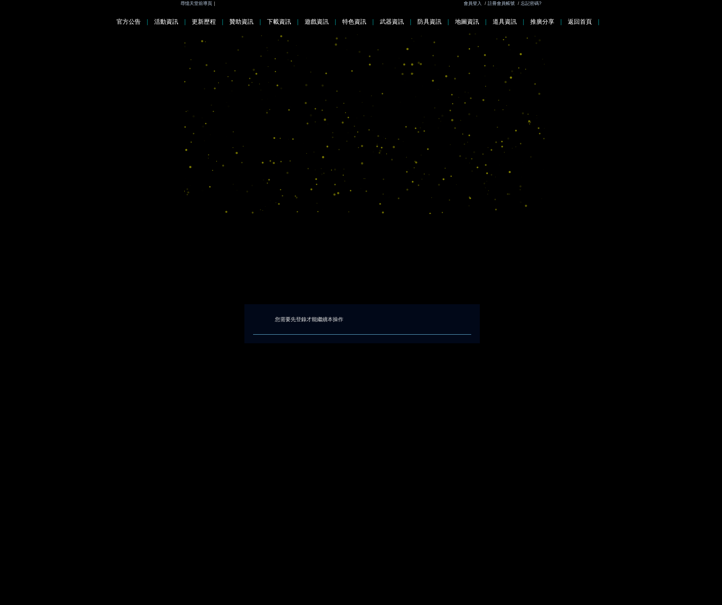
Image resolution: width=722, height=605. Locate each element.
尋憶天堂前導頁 (196, 3)
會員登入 (473, 3)
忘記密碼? (531, 3)
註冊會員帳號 (501, 3)
